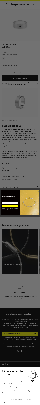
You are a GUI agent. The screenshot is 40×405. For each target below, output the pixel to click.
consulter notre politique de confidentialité (14, 396)
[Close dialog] (38, 191)
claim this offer (10, 205)
